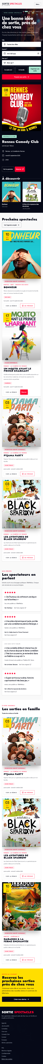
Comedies (5, 1029)
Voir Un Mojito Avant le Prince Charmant (16, 632)
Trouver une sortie (20, 77)
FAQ (3, 1048)
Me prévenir (28, 306)
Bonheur (10, 287)
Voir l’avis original (19, 608)
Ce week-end (8, 70)
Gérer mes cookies (7, 1059)
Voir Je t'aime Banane (11, 664)
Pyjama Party (13, 455)
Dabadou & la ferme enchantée (16, 940)
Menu (37, 4)
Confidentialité (6, 1053)
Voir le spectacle (8, 169)
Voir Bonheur (8, 608)
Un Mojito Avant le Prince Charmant (17, 370)
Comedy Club (6, 1034)
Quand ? (4, 49)
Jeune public (9, 465)
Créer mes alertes (20, 999)
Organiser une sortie (35, 70)
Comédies (7, 383)
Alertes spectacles (7, 1043)
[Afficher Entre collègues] (31, 11)
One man (7, 297)
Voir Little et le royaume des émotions (15, 689)
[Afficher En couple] (29, 11)
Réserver (18, 169)
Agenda (4, 1023)
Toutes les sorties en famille (10, 713)
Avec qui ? (5, 58)
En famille (21, 70)
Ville (3, 40)
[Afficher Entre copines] (23, 11)
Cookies (4, 1056)
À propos (4, 1040)
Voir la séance (11, 306)
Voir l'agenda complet (10, 225)
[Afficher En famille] (26, 11)
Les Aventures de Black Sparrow (16, 538)
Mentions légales (7, 1051)
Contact (4, 1037)
